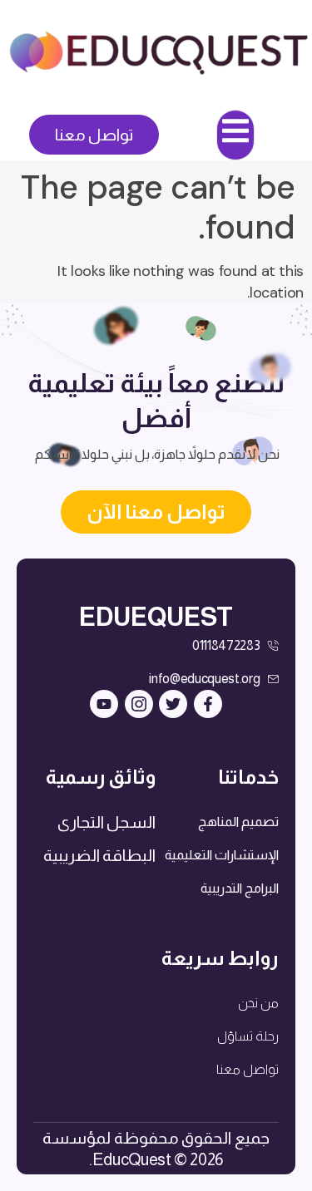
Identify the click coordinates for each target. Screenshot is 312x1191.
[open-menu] (235, 135)
